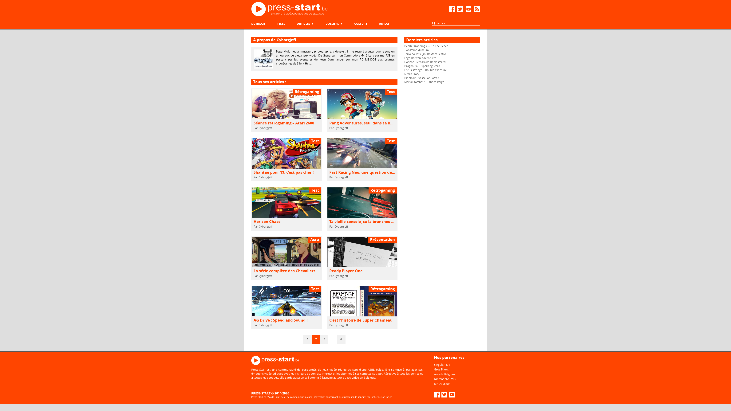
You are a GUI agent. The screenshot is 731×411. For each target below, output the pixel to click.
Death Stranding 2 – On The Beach (426, 46)
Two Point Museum (416, 50)
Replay (384, 24)
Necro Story (411, 74)
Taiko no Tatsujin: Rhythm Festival (425, 54)
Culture (360, 24)
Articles (303, 24)
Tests (281, 24)
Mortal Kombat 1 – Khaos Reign (424, 82)
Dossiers (332, 24)
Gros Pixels (441, 369)
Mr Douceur (442, 384)
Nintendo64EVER (445, 379)
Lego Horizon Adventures (420, 58)
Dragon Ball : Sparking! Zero (422, 66)
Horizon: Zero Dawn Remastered (425, 62)
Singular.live (442, 364)
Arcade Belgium (444, 374)
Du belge (258, 24)
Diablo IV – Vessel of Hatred (421, 78)
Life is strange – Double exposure (425, 70)
